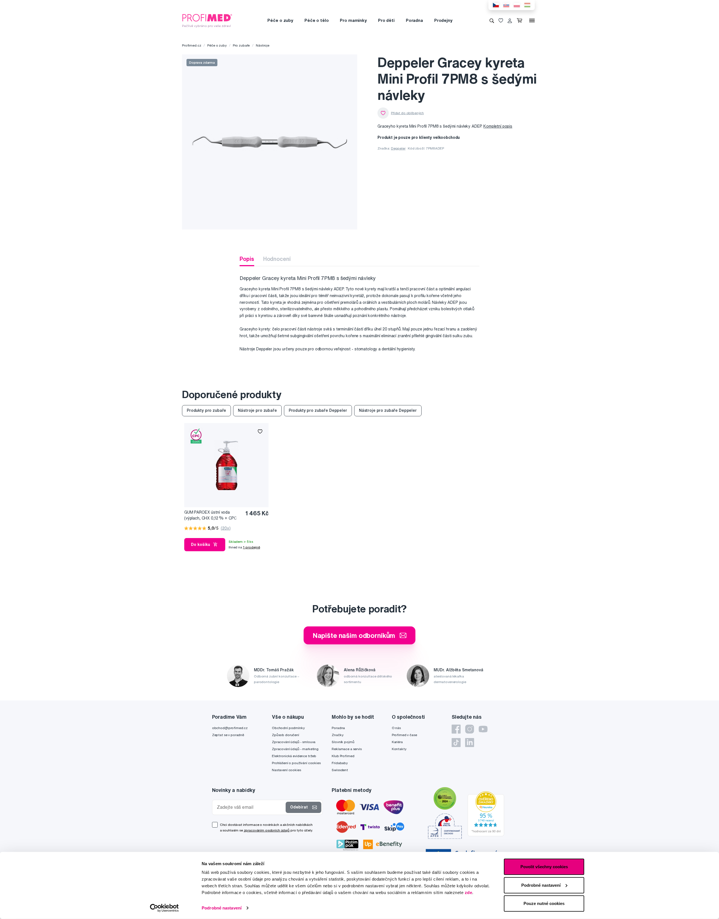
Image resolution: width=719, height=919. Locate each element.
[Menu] (532, 20)
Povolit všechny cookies (544, 866)
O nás (396, 728)
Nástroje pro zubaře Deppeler (388, 410)
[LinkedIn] (469, 742)
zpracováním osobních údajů (267, 830)
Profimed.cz (191, 45)
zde (468, 892)
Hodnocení (277, 259)
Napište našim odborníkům (354, 635)
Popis (247, 259)
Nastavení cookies (286, 770)
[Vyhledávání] (491, 20)
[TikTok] (456, 742)
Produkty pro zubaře (206, 410)
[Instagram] (469, 729)
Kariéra (397, 742)
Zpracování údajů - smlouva (293, 742)
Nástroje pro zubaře (257, 410)
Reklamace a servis (346, 749)
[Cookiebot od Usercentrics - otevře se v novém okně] (164, 908)
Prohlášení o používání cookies (296, 763)
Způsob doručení (285, 735)
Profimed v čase (404, 735)
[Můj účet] (509, 20)
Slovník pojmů (343, 742)
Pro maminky (353, 20)
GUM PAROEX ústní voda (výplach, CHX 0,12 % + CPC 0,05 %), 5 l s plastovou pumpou (210, 515)
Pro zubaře (241, 45)
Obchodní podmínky (288, 728)
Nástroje (262, 45)
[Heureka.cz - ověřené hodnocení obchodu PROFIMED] (486, 813)
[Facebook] (456, 729)
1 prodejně (251, 547)
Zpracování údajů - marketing (295, 749)
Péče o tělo (316, 20)
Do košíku (200, 544)
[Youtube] (483, 729)
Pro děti (386, 20)
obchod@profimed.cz (230, 728)
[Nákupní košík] (520, 20)
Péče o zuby (280, 20)
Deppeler (398, 148)
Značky (337, 735)
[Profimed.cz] (207, 20)
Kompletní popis (497, 126)
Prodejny (443, 20)
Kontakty (399, 749)
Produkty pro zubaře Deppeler (318, 410)
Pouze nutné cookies (544, 903)
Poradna (414, 20)
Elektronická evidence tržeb (294, 756)
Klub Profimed (343, 756)
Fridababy (340, 763)
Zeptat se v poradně (228, 735)
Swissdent (340, 770)
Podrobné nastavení (222, 908)
